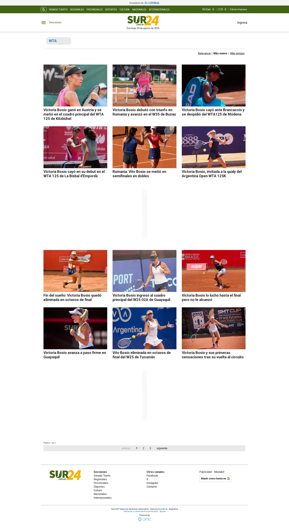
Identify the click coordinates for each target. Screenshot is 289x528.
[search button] (43, 9)
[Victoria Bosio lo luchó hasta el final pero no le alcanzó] (214, 271)
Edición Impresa (238, 9)
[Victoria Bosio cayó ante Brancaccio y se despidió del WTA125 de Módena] (214, 85)
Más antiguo (237, 53)
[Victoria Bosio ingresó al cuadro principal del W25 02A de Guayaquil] (144, 271)
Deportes (111, 9)
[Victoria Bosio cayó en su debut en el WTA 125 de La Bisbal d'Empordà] (75, 147)
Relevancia (204, 53)
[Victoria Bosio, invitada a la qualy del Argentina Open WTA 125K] (214, 147)
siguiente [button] (162, 448)
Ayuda (162, 511)
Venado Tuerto (58, 9)
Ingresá (242, 22)
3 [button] (150, 448)
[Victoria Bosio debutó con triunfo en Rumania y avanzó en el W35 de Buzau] (144, 85)
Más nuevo (220, 53)
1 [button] (136, 448)
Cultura (125, 9)
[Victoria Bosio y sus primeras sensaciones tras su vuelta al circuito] (214, 328)
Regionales (77, 9)
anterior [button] (126, 448)
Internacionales (159, 9)
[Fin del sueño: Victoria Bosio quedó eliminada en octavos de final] (75, 271)
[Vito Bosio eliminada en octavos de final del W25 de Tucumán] (144, 328)
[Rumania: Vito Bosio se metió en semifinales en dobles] (144, 147)
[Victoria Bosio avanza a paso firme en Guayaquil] (75, 328)
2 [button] (143, 448)
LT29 (220, 9)
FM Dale (206, 9)
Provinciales (95, 9)
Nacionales (139, 9)
